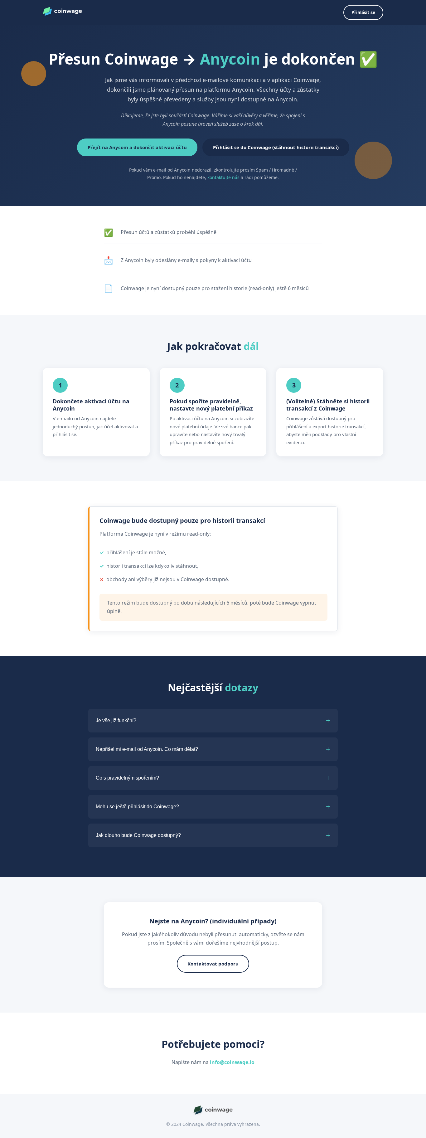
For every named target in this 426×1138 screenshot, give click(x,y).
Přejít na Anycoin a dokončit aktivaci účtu (137, 147)
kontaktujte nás (223, 177)
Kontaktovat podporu (213, 963)
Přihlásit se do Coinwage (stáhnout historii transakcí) (276, 147)
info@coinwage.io (232, 1062)
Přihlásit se (363, 12)
